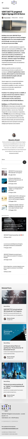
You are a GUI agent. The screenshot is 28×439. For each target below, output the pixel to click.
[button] (2, 2)
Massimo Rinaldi (7, 17)
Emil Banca (4, 104)
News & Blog (6, 8)
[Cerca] (24, 162)
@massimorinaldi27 (14, 153)
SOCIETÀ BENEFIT (5, 434)
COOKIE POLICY (5, 432)
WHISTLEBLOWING (13, 434)
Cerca (3, 159)
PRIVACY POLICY (12, 432)
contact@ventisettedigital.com (10, 428)
